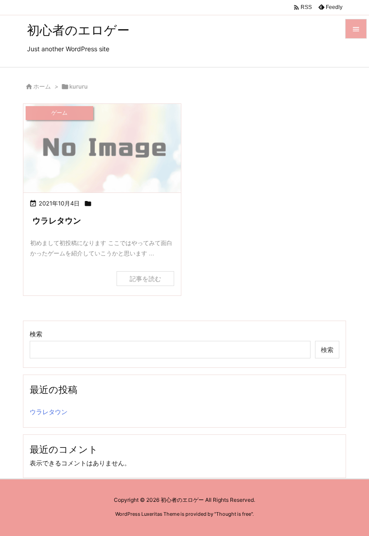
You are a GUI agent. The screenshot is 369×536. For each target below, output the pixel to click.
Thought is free (233, 514)
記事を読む (145, 278)
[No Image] (102, 148)
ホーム (42, 86)
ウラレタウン (56, 220)
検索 (36, 334)
